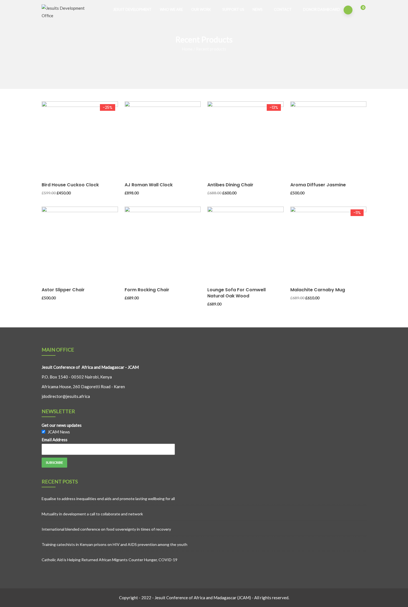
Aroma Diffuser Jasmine (318, 185)
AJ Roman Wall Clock (149, 185)
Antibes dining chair (230, 185)
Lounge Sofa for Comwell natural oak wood (236, 293)
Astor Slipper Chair (63, 290)
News (258, 9)
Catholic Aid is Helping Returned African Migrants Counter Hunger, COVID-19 (109, 559)
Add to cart (44, 151)
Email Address (54, 439)
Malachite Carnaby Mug (317, 290)
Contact (283, 9)
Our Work (201, 9)
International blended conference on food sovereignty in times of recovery (106, 529)
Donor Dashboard (321, 9)
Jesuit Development (132, 9)
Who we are (171, 9)
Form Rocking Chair (147, 290)
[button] (359, 10)
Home (187, 48)
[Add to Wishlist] (44, 162)
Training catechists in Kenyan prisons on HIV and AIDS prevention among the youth (114, 544)
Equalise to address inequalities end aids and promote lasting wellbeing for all (108, 498)
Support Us (233, 9)
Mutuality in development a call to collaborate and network (92, 513)
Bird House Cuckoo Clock (70, 185)
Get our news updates (62, 425)
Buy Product (210, 151)
